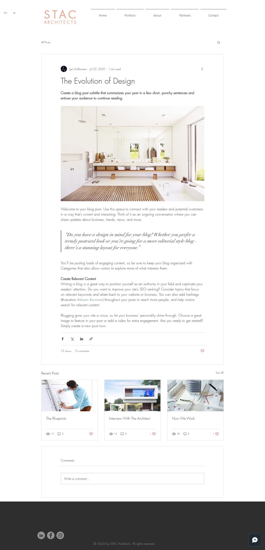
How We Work (183, 418)
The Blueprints (56, 418)
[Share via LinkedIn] (81, 339)
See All (220, 372)
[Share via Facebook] (62, 339)
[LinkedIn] (41, 535)
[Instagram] (60, 535)
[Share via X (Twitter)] (72, 339)
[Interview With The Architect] (133, 395)
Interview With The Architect (129, 418)
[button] (219, 42)
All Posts (45, 42)
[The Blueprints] (70, 395)
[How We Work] (195, 395)
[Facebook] (51, 535)
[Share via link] (91, 339)
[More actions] (202, 69)
